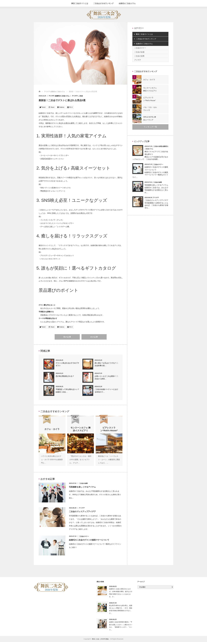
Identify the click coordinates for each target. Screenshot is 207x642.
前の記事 (67, 337)
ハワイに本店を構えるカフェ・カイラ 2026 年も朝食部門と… (52, 459)
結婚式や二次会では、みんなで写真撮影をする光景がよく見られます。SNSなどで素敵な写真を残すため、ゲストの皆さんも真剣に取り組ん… (95, 494)
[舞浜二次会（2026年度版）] (103, 19)
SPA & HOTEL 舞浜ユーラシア (149, 118)
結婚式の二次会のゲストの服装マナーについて (89, 540)
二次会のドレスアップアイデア (82, 511)
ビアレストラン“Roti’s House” (149, 99)
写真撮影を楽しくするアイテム (82, 487)
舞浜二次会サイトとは (79, 3)
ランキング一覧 (150, 127)
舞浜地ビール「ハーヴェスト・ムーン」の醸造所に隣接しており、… (109, 459)
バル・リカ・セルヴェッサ (150, 108)
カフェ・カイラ (149, 80)
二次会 (80, 96)
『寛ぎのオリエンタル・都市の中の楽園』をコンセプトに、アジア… (80, 459)
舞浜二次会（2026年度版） (101, 639)
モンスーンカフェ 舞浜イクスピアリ (150, 89)
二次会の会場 (139, 52)
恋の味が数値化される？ (65, 376)
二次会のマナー (84, 536)
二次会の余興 (83, 483)
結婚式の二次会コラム (127, 3)
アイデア (51, 96)
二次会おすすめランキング (103, 3)
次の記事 (94, 337)
